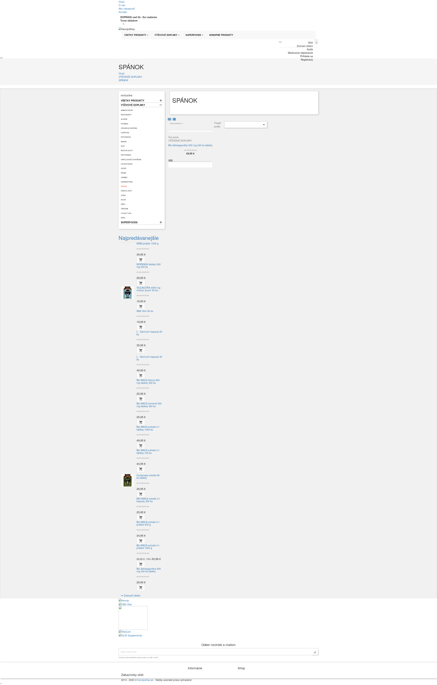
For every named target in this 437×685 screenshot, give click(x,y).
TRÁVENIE (124, 209)
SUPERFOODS (129, 222)
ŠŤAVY (123, 204)
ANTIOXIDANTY (126, 115)
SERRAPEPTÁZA (127, 182)
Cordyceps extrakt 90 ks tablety (148, 476)
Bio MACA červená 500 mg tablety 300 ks (149, 405)
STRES (123, 195)
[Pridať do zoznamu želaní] (170, 95)
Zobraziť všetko (132, 595)
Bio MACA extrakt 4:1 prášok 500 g (148, 523)
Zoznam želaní (305, 46)
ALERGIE (124, 119)
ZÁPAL (123, 218)
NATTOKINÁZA (126, 155)
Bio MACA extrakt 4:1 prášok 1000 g (148, 547)
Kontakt (123, 12)
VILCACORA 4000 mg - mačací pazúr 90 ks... (149, 289)
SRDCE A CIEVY (126, 191)
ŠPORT (123, 200)
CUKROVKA (125, 133)
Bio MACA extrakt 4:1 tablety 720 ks (148, 451)
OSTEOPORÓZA (126, 164)
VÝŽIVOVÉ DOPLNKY (133, 105)
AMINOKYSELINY (127, 110)
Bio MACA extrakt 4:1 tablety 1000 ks (148, 428)
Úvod (121, 1)
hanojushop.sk (145, 680)
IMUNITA (123, 142)
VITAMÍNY (124, 177)
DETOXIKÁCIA (126, 137)
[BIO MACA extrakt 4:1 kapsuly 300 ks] (127, 497)
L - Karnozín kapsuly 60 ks (149, 333)
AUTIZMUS (124, 124)
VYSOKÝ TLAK (126, 213)
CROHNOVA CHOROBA (129, 128)
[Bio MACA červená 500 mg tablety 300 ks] (127, 402)
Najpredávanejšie (139, 237)
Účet (310, 42)
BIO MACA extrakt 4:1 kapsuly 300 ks (148, 500)
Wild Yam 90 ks (145, 311)
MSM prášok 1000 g (147, 243)
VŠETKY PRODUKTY (132, 100)
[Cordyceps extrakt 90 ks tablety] (127, 480)
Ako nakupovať (127, 8)
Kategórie (126, 95)
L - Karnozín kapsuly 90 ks (149, 358)
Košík (310, 49)
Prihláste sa (306, 56)
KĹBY (123, 146)
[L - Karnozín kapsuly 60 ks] (127, 330)
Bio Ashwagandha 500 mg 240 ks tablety (149, 570)
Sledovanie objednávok (300, 52)
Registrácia (307, 59)
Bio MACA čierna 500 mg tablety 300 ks (148, 381)
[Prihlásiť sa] (315, 652)
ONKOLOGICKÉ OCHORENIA (131, 159)
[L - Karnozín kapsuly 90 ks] (127, 355)
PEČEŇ (123, 168)
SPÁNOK (124, 186)
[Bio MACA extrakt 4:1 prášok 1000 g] (127, 544)
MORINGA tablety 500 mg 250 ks (149, 265)
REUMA (123, 173)
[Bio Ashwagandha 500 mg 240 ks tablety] (127, 567)
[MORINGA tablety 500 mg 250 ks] (127, 263)
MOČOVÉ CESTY (127, 150)
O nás (122, 5)
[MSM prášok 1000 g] (127, 242)
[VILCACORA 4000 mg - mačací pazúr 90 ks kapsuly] (127, 292)
